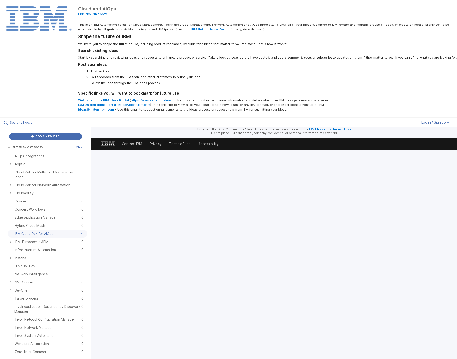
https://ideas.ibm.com (134, 104)
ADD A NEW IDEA (47, 136)
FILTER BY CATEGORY (27, 147)
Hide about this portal (93, 14)
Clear (80, 147)
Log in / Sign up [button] (434, 122)
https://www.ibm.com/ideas (151, 100)
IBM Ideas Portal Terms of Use (330, 129)
